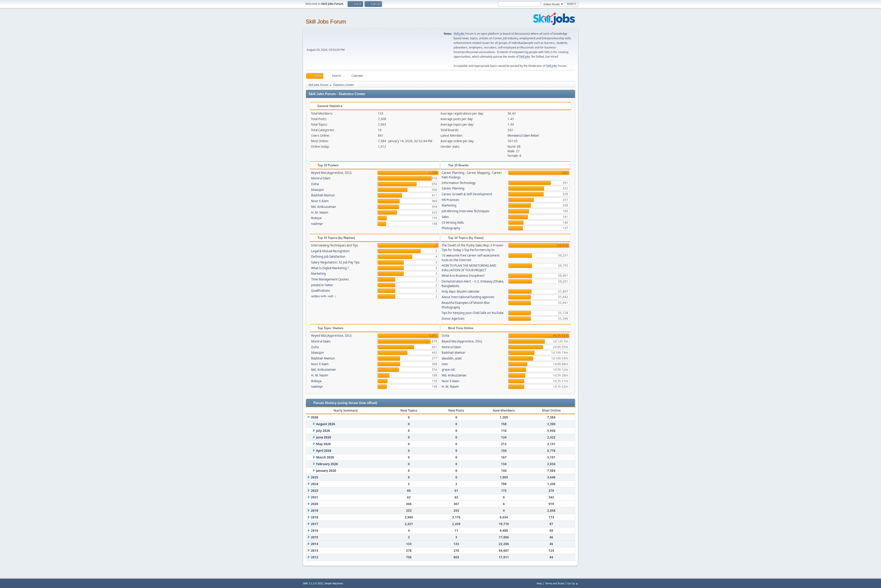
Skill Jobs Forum (326, 21)
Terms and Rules (554, 583)
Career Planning (453, 188)
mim (445, 364)
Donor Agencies (453, 319)
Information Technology (459, 183)
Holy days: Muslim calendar (461, 291)
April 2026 (323, 451)
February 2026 (327, 464)
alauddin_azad (451, 358)
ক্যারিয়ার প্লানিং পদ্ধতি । (323, 296)
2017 (314, 524)
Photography (451, 228)
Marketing (449, 205)
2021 (314, 497)
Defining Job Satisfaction (328, 256)
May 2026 (323, 444)
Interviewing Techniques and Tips (334, 245)
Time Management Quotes (330, 279)
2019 (314, 511)
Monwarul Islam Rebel (523, 135)
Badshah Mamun (323, 195)
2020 (314, 504)
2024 (314, 484)
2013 (314, 550)
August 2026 (325, 424)
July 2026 (323, 431)
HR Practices (450, 200)
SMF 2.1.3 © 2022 (313, 583)
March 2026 (325, 457)
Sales (445, 217)
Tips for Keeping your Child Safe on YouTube (473, 313)
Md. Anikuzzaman (323, 207)
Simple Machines (333, 583)
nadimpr (317, 224)
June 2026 (323, 437)
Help (539, 583)
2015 (314, 537)
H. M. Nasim (319, 212)
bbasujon (317, 190)
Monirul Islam (320, 178)
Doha (315, 184)
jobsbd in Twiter (322, 285)
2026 (314, 417)
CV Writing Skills (453, 222)
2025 (314, 477)
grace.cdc (448, 370)
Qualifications (320, 290)
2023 (314, 491)
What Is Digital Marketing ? (330, 268)
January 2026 (326, 471)
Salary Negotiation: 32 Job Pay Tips (335, 262)
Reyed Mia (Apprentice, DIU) (331, 173)
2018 (314, 517)
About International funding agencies (468, 297)
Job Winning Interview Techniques (465, 211)
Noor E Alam (320, 201)
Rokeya (316, 218)
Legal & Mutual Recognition (330, 251)
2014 (314, 544)
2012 (314, 557)
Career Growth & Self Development (467, 194)
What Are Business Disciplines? (463, 276)
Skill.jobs (459, 34)
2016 (314, 531)
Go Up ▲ (572, 583)
